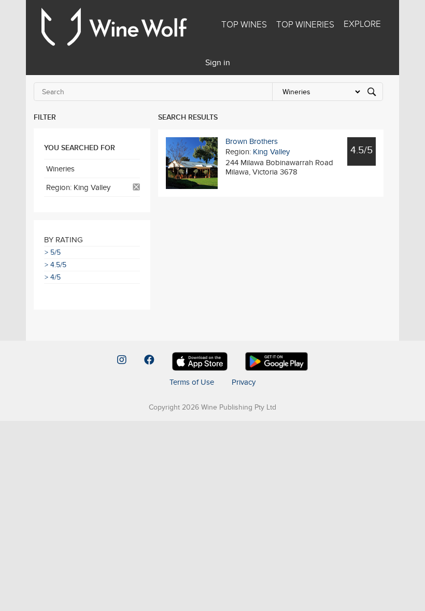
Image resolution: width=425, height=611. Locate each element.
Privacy (244, 381)
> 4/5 (53, 277)
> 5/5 (53, 252)
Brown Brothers (251, 141)
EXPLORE (362, 24)
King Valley (271, 151)
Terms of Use (191, 381)
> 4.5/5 (55, 264)
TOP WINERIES (305, 24)
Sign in (217, 62)
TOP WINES (244, 24)
